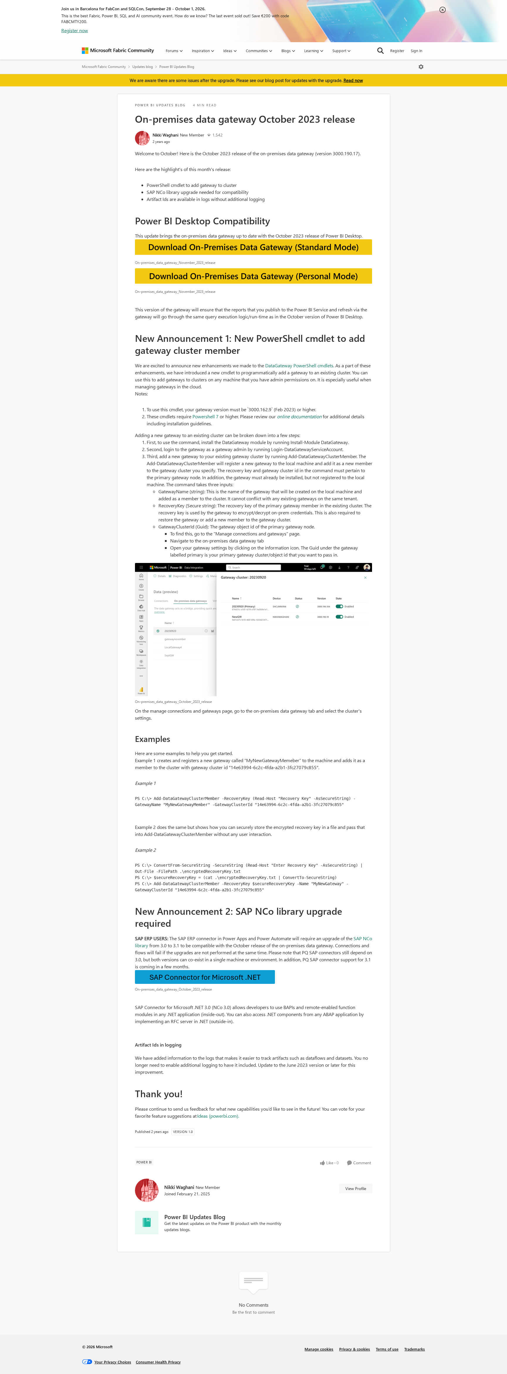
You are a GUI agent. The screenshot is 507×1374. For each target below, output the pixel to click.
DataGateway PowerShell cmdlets (299, 365)
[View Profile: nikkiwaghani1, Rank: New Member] (142, 138)
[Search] (380, 50)
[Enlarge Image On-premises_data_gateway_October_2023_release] (253, 629)
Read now (353, 80)
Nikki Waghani (165, 135)
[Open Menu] (421, 67)
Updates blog (142, 66)
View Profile (355, 1188)
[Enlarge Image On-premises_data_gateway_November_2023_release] (253, 248)
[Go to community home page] (118, 50)
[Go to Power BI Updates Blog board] (146, 1222)
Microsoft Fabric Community (104, 66)
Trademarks (414, 1348)
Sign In (416, 50)
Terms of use (387, 1348)
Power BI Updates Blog (176, 66)
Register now (74, 30)
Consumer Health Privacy (158, 1361)
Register (397, 50)
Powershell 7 (205, 416)
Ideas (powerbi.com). (218, 1116)
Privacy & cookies (354, 1348)
